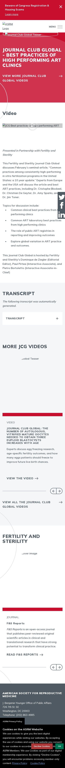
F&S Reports (16, 623)
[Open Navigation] (59, 26)
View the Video (20, 478)
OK (59, 746)
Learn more (11, 14)
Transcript (15, 318)
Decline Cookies (42, 746)
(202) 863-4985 (25, 714)
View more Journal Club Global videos (24, 78)
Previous (53, 491)
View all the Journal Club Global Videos (26, 504)
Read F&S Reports (22, 654)
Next (59, 491)
